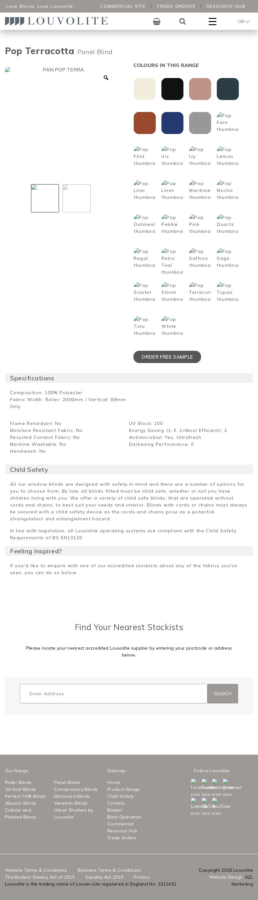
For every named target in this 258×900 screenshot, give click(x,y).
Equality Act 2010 (104, 877)
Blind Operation (124, 817)
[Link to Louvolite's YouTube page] (217, 807)
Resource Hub (225, 6)
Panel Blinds (67, 782)
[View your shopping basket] (157, 21)
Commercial (120, 824)
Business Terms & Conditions (109, 870)
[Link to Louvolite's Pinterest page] (227, 788)
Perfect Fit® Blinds (25, 796)
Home (113, 782)
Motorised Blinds (72, 796)
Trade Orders (176, 6)
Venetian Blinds (70, 803)
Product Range (123, 789)
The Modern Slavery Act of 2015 (40, 877)
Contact (116, 803)
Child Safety (120, 796)
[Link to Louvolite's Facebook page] (195, 788)
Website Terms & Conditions (36, 870)
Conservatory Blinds (76, 789)
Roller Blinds (18, 782)
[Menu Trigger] (212, 21)
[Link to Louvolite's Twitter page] (206, 788)
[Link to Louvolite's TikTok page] (206, 807)
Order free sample (167, 357)
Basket (114, 810)
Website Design (226, 877)
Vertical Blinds (20, 789)
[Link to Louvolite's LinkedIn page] (195, 807)
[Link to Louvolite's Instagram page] (217, 788)
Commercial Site (123, 6)
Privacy (141, 877)
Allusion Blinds (20, 803)
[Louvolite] (58, 21)
